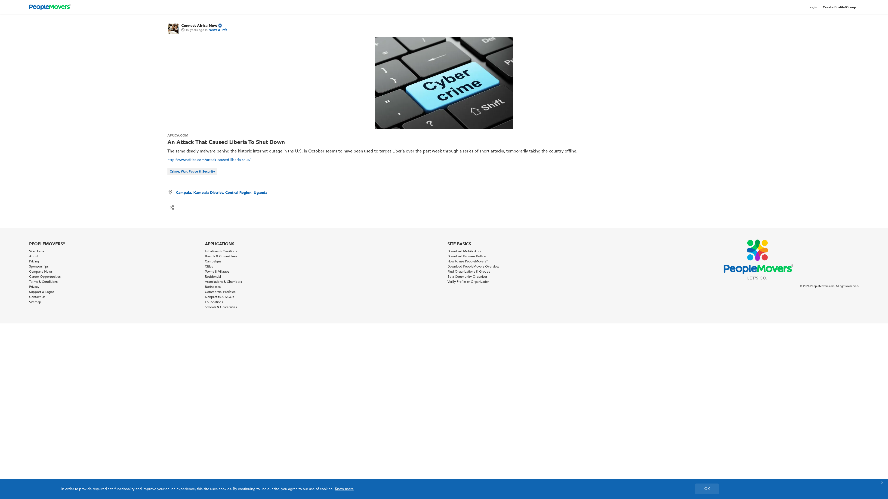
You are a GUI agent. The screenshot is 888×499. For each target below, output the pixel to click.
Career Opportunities (45, 276)
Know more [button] (344, 489)
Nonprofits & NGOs (219, 297)
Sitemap (35, 302)
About (33, 256)
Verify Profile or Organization (468, 282)
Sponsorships (39, 266)
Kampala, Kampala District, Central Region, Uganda (221, 192)
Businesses (213, 287)
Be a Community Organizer (467, 276)
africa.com (177, 135)
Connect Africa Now (199, 25)
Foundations (214, 302)
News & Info (218, 30)
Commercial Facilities (220, 292)
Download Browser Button (466, 256)
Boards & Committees (221, 256)
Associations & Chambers (223, 282)
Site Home (36, 251)
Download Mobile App (464, 251)
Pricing (34, 261)
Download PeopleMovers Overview (473, 266)
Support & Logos (41, 292)
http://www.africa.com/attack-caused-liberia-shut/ (208, 160)
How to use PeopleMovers (467, 261)
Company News (40, 271)
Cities (209, 266)
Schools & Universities (221, 307)
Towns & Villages (217, 271)
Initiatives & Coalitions (221, 251)
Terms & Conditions (43, 282)
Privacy (34, 287)
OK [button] (707, 489)
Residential (213, 276)
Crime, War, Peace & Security (192, 171)
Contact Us (37, 297)
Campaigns (213, 261)
